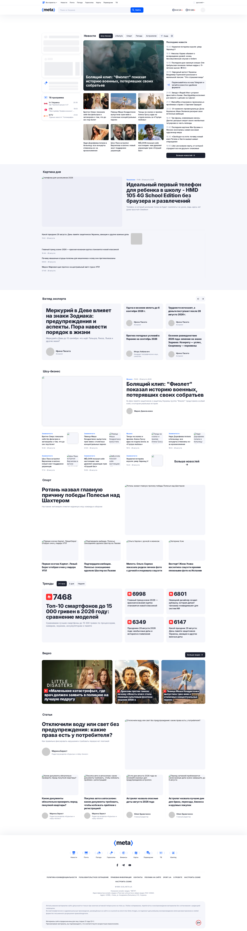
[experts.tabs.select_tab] (198, 298)
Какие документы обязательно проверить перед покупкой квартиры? (59, 801)
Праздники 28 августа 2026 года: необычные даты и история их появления (141, 631)
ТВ (117, 2)
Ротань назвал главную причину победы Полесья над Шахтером (81, 495)
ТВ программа (56, 97)
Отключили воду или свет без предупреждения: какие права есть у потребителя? (80, 729)
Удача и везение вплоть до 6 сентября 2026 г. (143, 309)
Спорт (129, 36)
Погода (80, 2)
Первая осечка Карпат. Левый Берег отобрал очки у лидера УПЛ (59, 567)
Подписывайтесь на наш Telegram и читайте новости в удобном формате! (188, 85)
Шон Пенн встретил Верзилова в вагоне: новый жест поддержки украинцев (123, 147)
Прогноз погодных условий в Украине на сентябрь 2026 (142, 337)
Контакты (138, 877)
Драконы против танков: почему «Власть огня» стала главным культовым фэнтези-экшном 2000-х (137, 682)
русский (199, 2)
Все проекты (50, 2)
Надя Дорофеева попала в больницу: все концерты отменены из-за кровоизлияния (95, 147)
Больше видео (193, 655)
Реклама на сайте (153, 877)
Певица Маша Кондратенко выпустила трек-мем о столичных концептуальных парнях (123, 116)
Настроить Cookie (192, 877)
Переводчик (108, 2)
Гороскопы (89, 2)
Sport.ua (167, 877)
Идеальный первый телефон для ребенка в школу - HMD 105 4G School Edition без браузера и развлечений (163, 193)
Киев (166, 36)
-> (186, 463)
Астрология (151, 36)
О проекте (177, 877)
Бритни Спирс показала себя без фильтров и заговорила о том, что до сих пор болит (94, 116)
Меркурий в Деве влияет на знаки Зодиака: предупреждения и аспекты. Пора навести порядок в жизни (78, 321)
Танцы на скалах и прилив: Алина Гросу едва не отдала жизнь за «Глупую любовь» (150, 116)
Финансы (123, 857)
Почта (72, 2)
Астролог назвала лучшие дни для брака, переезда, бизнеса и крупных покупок (186, 801)
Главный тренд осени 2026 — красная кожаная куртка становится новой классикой (80, 249)
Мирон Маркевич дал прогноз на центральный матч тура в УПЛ (71, 267)
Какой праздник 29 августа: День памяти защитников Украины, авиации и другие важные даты (85, 234)
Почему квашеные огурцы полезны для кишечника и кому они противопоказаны (78, 258)
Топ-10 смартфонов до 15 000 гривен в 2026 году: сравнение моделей (79, 611)
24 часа (61, 584)
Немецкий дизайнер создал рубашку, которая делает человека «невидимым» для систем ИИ (183, 604)
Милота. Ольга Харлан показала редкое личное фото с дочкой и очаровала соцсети (144, 567)
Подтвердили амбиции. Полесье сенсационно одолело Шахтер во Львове (100, 567)
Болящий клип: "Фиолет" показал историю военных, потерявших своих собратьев (165, 389)
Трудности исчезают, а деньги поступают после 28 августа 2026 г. (184, 311)
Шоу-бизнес (106, 36)
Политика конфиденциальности (62, 877)
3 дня (71, 584)
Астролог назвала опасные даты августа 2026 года (142, 800)
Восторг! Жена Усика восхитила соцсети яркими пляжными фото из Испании (185, 567)
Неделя (81, 584)
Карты (98, 2)
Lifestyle (119, 36)
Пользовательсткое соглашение (94, 877)
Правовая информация (121, 877)
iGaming (173, 857)
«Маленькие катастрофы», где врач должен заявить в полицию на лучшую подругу (77, 682)
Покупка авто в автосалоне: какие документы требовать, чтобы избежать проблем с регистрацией (101, 803)
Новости (64, 2)
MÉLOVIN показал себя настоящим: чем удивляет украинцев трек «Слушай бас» (150, 147)
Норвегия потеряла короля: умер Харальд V (137, 460)
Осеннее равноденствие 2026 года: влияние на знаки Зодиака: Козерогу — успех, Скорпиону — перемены (184, 340)
